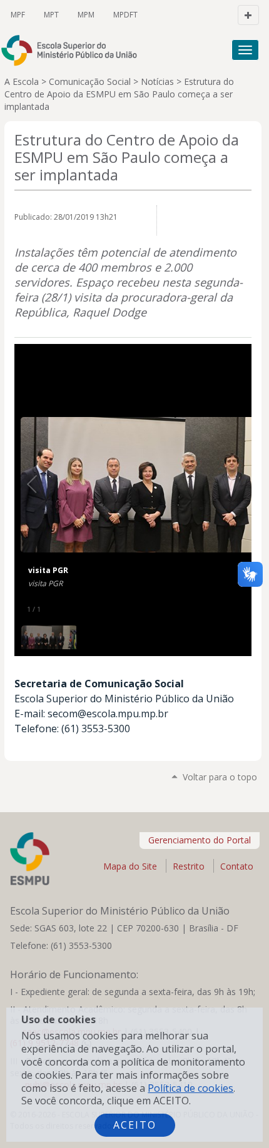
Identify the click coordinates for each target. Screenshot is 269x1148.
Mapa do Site (130, 866)
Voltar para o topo (220, 777)
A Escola (21, 81)
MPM (86, 14)
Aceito (134, 1125)
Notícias (157, 81)
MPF (18, 14)
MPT (51, 14)
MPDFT (125, 14)
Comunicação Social (90, 81)
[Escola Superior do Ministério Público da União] (74, 50)
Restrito (189, 866)
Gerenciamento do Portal (199, 840)
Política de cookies (190, 1088)
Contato (236, 866)
